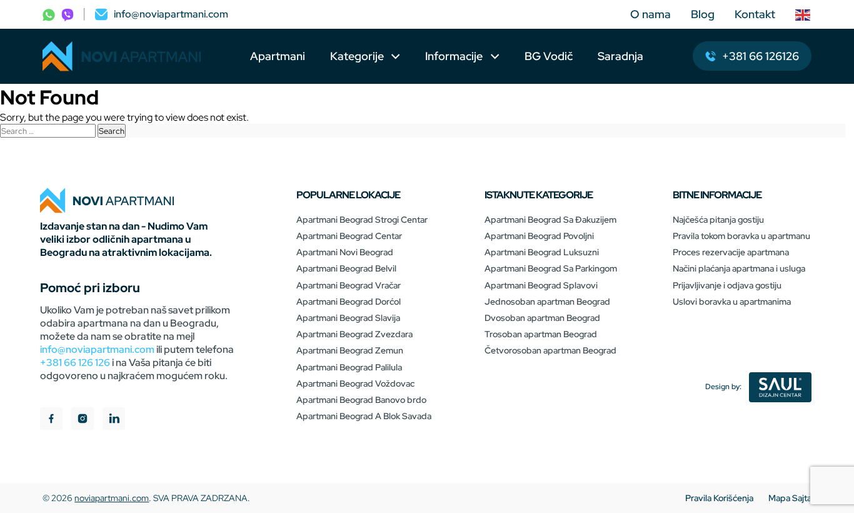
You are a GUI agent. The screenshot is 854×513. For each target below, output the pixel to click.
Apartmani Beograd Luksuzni (542, 252)
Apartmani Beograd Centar (349, 235)
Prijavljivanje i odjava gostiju (727, 285)
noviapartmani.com (111, 498)
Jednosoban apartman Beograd (547, 301)
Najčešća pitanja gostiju (718, 219)
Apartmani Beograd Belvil (346, 268)
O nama (650, 14)
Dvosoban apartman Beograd (542, 317)
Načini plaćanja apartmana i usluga (739, 268)
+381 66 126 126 (75, 362)
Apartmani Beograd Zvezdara (354, 334)
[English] (803, 14)
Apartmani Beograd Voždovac (355, 383)
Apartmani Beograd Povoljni (539, 235)
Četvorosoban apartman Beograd (550, 350)
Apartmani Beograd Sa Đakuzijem (550, 219)
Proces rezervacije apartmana (731, 252)
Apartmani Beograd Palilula (349, 367)
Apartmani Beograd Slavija (348, 317)
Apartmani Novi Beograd (344, 252)
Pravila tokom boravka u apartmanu (741, 235)
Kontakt (755, 14)
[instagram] (82, 420)
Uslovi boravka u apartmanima (732, 301)
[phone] (49, 14)
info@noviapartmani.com (97, 349)
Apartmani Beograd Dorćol (348, 301)
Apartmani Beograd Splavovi (541, 285)
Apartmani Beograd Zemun (349, 350)
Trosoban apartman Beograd (541, 334)
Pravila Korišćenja (719, 498)
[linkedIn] (114, 420)
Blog (703, 14)
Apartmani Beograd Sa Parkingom (551, 268)
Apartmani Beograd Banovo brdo (361, 399)
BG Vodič (549, 56)
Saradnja (620, 56)
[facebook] (51, 420)
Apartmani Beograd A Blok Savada (363, 416)
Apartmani (277, 56)
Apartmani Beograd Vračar (348, 285)
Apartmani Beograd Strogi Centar (362, 219)
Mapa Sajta (789, 498)
